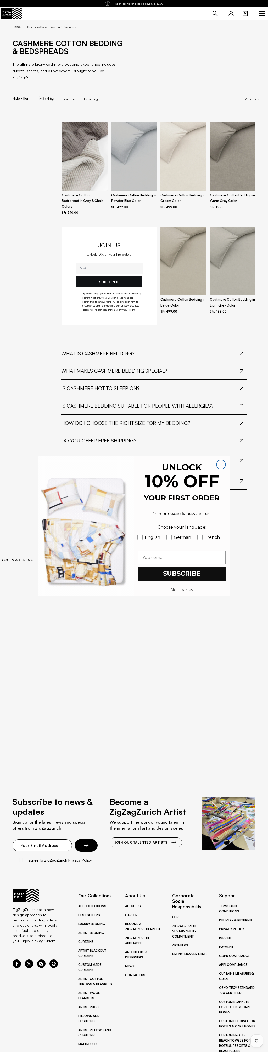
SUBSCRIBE (182, 573)
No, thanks (182, 589)
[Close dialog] (221, 464)
